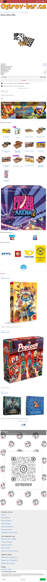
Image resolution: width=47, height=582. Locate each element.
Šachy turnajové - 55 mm (18, 166)
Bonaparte (44, 65)
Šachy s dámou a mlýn (29, 165)
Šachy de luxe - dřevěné (29, 151)
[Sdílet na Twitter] (24, 424)
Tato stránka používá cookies (9, 571)
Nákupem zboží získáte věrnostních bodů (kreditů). (13, 86)
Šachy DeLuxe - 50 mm (40, 136)
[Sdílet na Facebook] (22, 424)
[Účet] (36, 1)
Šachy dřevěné (6, 136)
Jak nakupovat (5, 517)
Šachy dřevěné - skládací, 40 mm (18, 152)
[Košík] (43, 1)
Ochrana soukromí (6, 529)
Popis (3, 91)
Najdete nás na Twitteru (8, 563)
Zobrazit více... (18, 326)
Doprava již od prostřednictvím (16, 83)
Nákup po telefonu (6, 545)
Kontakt (3, 514)
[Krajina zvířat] (23, 111)
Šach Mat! (18, 137)
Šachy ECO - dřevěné (29, 136)
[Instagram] (23, 469)
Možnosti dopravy (6, 520)
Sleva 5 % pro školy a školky (9, 551)
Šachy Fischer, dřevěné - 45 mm (6, 152)
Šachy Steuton (41, 151)
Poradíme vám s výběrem (8, 539)
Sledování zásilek (6, 569)
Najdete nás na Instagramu (9, 560)
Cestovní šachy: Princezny (6, 181)
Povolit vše (43, 579)
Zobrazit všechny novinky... (23, 421)
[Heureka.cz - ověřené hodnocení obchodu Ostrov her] (23, 270)
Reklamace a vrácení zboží (9, 532)
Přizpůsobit (23, 579)
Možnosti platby (6, 523)
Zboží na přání (5, 548)
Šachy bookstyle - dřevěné (6, 166)
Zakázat (3, 579)
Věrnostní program (6, 542)
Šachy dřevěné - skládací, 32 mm (41, 166)
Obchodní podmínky (7, 526)
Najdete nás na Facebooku (9, 557)
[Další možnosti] (46, 1)
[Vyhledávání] (39, 1)
